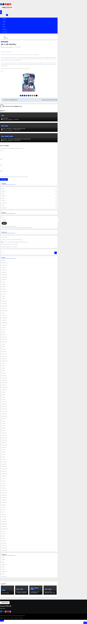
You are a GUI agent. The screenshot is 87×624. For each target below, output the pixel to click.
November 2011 (4, 497)
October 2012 (4, 471)
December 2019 (4, 305)
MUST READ (7, 136)
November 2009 (4, 550)
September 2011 (4, 502)
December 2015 (4, 380)
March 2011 (3, 514)
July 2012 (3, 478)
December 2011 (4, 495)
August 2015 (4, 389)
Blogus (18, 615)
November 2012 (4, 468)
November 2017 (4, 339)
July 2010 (3, 531)
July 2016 (3, 363)
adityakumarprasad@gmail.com (9, 47)
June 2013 (3, 452)
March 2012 (4, 488)
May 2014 (3, 425)
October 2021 (4, 279)
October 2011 (4, 500)
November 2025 (4, 265)
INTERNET (3, 559)
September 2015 (4, 387)
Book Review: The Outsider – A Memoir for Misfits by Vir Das (13, 128)
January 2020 (4, 303)
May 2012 (3, 483)
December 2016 (4, 356)
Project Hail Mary (4, 118)
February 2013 (4, 461)
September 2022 (4, 274)
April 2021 (3, 286)
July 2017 (3, 344)
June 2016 (3, 365)
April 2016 (3, 370)
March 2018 (4, 334)
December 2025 (4, 262)
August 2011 (4, 504)
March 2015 (4, 401)
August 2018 (4, 325)
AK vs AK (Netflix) (8, 44)
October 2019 (4, 308)
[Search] (55, 253)
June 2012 (3, 480)
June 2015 (3, 394)
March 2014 (4, 430)
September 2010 (4, 528)
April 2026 (3, 260)
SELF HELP (4, 29)
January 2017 (4, 353)
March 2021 (4, 289)
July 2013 (3, 449)
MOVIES (4, 21)
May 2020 (3, 298)
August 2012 (4, 476)
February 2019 (4, 315)
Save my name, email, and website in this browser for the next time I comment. (14, 176)
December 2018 (4, 317)
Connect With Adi (5, 606)
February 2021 (4, 291)
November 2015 (4, 382)
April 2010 (3, 538)
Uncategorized (4, 207)
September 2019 (4, 310)
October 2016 (4, 358)
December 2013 (4, 437)
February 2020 (4, 301)
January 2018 (4, 337)
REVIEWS (6, 41)
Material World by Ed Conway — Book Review (9, 246)
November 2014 (4, 411)
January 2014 (4, 435)
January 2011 (4, 519)
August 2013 (4, 447)
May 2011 (3, 512)
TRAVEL (3, 26)
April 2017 (3, 346)
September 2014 (4, 416)
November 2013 (4, 440)
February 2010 (4, 543)
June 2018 (3, 329)
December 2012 (4, 466)
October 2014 (4, 413)
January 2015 (4, 406)
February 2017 (4, 351)
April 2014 (3, 428)
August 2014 (4, 418)
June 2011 (3, 509)
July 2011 (3, 507)
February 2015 (4, 404)
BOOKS (3, 24)
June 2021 (3, 284)
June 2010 (3, 533)
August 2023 (4, 272)
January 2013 (4, 464)
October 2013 (4, 442)
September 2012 (4, 473)
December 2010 (4, 521)
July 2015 (3, 392)
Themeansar (23, 615)
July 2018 (3, 327)
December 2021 (4, 277)
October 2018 (4, 320)
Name (1, 159)
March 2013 (4, 459)
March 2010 (4, 540)
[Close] (2, 621)
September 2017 (4, 341)
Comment (2, 150)
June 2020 (3, 296)
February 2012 (4, 490)
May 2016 (3, 368)
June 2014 (3, 423)
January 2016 (4, 377)
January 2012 (4, 492)
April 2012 (3, 485)
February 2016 (4, 375)
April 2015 (3, 399)
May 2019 (3, 313)
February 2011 (4, 516)
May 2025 (3, 267)
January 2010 (4, 545)
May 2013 (3, 454)
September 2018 (4, 322)
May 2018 (3, 332)
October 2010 (4, 526)
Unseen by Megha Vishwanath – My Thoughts (9, 244)
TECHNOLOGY (4, 571)
